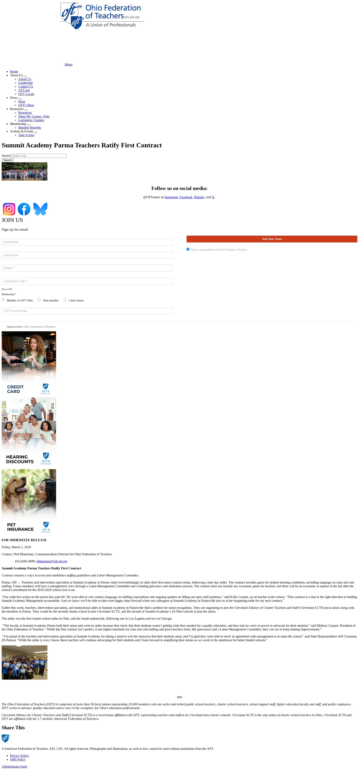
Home (14, 71)
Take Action (26, 135)
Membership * (9, 294)
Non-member (51, 300)
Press (21, 101)
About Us (24, 79)
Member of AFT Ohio (20, 300)
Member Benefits (29, 127)
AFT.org (24, 90)
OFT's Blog (26, 105)
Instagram (171, 197)
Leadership (25, 82)
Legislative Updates (31, 120)
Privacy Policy (19, 755)
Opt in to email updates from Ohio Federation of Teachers (219, 249)
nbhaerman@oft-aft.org (51, 561)
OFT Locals (26, 94)
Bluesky (199, 197)
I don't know (76, 300)
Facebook (186, 197)
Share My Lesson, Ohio (34, 116)
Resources (25, 112)
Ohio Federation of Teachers (39, 326)
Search (6, 155)
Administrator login (14, 766)
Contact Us (25, 86)
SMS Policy (18, 759)
